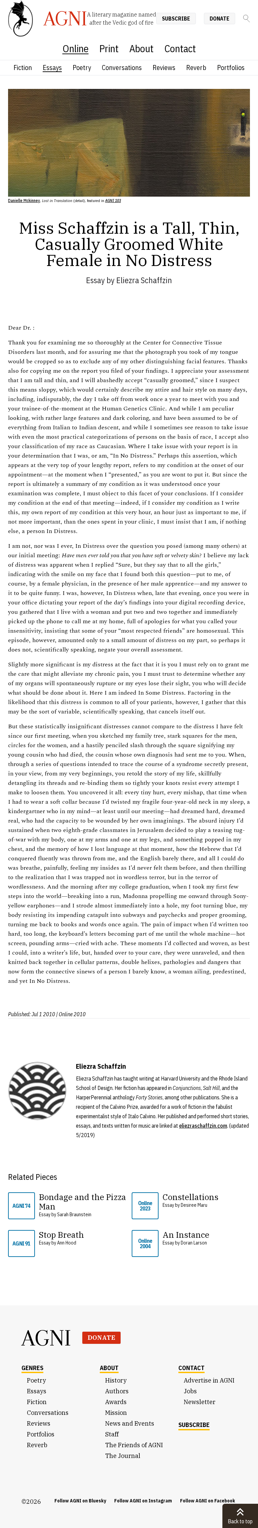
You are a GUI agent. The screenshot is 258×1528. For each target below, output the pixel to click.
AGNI (46, 1338)
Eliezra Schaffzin (144, 280)
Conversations (122, 67)
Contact (180, 48)
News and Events (129, 1423)
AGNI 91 (21, 1243)
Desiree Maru (194, 1205)
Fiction (22, 67)
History (116, 1380)
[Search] (246, 18)
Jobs (190, 1391)
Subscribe (176, 18)
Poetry (82, 67)
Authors (117, 1391)
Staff (112, 1434)
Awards (116, 1402)
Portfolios (231, 67)
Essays (52, 67)
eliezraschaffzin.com (203, 1125)
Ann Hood (66, 1243)
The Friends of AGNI (134, 1445)
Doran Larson (194, 1243)
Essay (95, 280)
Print (109, 48)
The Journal (122, 1456)
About (141, 48)
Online (75, 48)
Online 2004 (145, 1243)
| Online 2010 (71, 1014)
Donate (219, 18)
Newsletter (199, 1402)
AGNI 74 (21, 1205)
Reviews (164, 67)
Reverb (196, 67)
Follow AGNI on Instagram (143, 1501)
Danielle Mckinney (24, 200)
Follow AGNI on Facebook (207, 1501)
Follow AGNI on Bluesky (80, 1501)
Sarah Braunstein (74, 1214)
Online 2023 (145, 1206)
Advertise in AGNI (209, 1380)
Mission (116, 1413)
